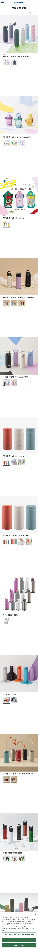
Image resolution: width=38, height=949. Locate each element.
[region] (19, 930)
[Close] (36, 914)
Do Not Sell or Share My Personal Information (19, 934)
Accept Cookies (19, 945)
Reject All (19, 940)
